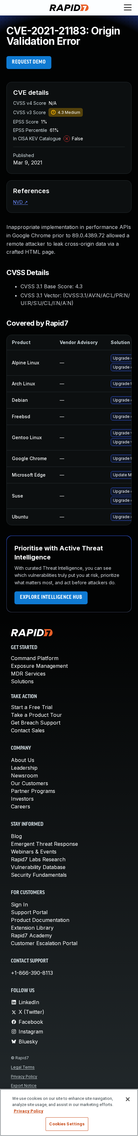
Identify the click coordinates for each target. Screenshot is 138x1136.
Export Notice (24, 1085)
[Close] (128, 1099)
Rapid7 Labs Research (38, 859)
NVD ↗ (20, 202)
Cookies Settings (66, 1123)
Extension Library (32, 927)
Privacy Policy (24, 1076)
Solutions (22, 681)
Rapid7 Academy (31, 935)
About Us (22, 760)
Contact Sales (28, 730)
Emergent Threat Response (44, 844)
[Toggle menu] (128, 7)
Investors (22, 798)
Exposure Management (39, 666)
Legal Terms (23, 1067)
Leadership (24, 768)
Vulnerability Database (38, 867)
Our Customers (29, 783)
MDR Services (28, 673)
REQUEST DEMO (29, 62)
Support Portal (29, 912)
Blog (16, 836)
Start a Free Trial (31, 707)
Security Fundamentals (39, 875)
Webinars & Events (33, 851)
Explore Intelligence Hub (51, 597)
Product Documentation (40, 920)
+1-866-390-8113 (32, 973)
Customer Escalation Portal (44, 943)
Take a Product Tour (36, 715)
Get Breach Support (35, 722)
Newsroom (24, 775)
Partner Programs (33, 791)
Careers (20, 806)
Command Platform (34, 658)
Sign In (19, 904)
